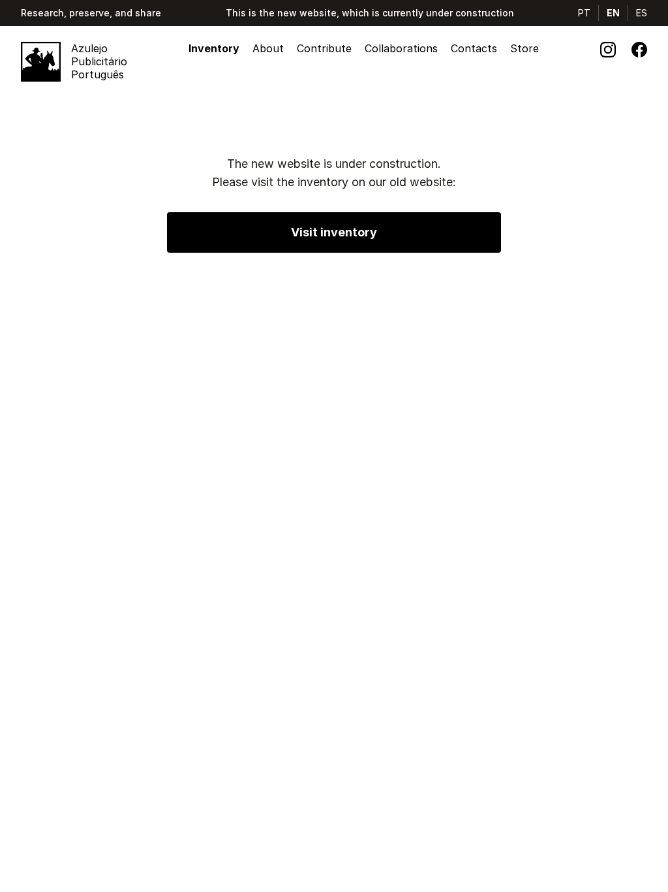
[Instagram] (608, 49)
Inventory (214, 48)
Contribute (324, 48)
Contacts (474, 48)
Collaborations (401, 48)
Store (524, 48)
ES (641, 12)
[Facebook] (639, 49)
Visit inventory (334, 232)
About (268, 48)
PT (584, 12)
